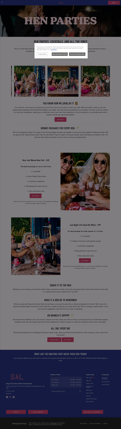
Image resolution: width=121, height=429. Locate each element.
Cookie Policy (54, 49)
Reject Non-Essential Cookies (60, 54)
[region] (61, 51)
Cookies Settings (42, 54)
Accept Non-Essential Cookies (77, 54)
